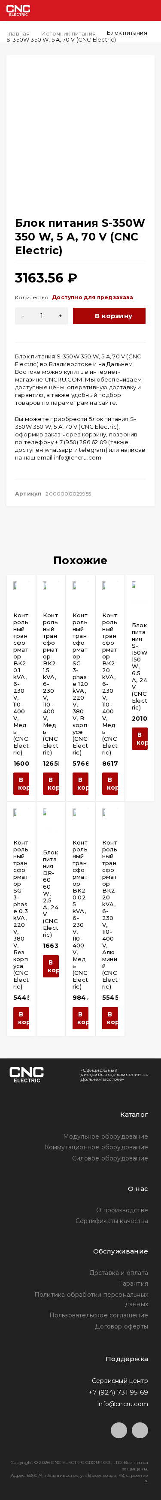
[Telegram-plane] (119, 1430)
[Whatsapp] (140, 1430)
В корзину (113, 316)
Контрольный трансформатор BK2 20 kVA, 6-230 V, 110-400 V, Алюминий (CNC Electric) (110, 914)
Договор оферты (121, 1326)
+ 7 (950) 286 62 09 (81, 442)
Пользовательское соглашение (98, 1315)
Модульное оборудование (105, 1136)
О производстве (122, 1210)
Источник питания (68, 33)
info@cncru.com (78, 457)
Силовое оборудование (110, 1158)
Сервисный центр (120, 1381)
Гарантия (133, 1283)
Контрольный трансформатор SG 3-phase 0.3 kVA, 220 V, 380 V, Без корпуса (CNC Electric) (21, 914)
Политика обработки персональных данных (91, 1299)
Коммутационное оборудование (96, 1147)
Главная (18, 33)
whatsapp (59, 449)
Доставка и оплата (118, 1273)
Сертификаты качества (112, 1221)
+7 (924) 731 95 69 (118, 1392)
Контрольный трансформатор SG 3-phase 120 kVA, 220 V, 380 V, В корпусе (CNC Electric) (80, 684)
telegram (92, 449)
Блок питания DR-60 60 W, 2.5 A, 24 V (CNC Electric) (50, 893)
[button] (21, 784)
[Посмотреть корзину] (114, 10)
